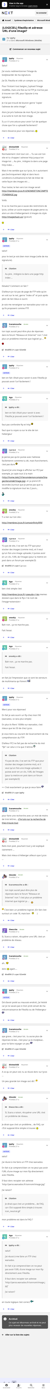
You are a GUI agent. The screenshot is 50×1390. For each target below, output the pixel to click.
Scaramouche (15, 324)
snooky (12, 510)
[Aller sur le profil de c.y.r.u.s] (4, 451)
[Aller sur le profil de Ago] (4, 398)
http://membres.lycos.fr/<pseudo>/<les (20, 594)
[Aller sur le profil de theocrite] (4, 930)
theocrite (13, 929)
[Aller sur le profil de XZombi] (4, 876)
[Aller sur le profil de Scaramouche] (4, 325)
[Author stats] (47, 59)
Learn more (5, 4)
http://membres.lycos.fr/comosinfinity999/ (22, 522)
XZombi (12, 875)
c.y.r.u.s (12, 450)
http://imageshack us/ (12, 217)
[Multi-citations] (3, 138)
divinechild (14, 147)
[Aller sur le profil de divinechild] (4, 148)
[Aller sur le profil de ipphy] (3, 39)
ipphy (12, 38)
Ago (11, 397)
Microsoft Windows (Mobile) (29, 40)
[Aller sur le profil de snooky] (4, 511)
